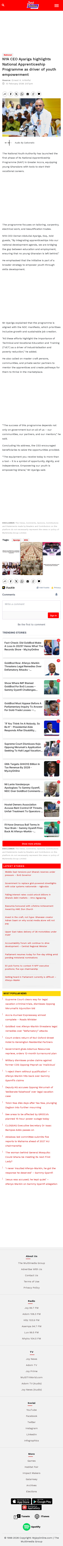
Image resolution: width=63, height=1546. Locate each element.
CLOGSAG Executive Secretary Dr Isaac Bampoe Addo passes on (28, 1127)
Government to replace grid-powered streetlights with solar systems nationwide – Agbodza (30, 886)
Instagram (32, 1428)
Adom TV (31, 1365)
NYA (26, 540)
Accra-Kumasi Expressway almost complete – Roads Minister (25, 1017)
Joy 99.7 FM (32, 1307)
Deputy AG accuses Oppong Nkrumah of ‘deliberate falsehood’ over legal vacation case (29, 1092)
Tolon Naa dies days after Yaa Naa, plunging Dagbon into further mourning (31, 1105)
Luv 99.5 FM (31, 1332)
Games (32, 1460)
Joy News (31, 1358)
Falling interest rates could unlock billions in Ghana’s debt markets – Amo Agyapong (28, 897)
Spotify (35, 1526)
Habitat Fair (31, 1466)
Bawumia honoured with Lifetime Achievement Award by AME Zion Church (29, 909)
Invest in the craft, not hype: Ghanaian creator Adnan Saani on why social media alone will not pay (30, 922)
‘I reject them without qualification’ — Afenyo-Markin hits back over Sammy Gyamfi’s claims (27, 1076)
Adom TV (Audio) (32, 1383)
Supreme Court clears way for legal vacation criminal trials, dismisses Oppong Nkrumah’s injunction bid (30, 1004)
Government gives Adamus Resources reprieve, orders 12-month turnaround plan (31, 1051)
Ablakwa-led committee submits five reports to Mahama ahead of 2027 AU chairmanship (27, 1141)
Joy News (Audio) (31, 1389)
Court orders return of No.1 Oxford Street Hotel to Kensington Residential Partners (29, 1040)
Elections (31, 1491)
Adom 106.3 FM (31, 1314)
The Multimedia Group (31, 1263)
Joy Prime (31, 1371)
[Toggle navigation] (57, 6)
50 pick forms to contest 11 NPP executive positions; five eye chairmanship (27, 969)
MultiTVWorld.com (31, 1377)
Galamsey (31, 1479)
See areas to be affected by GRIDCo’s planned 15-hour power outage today (27, 1116)
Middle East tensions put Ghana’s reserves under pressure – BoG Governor (30, 875)
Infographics (31, 1440)
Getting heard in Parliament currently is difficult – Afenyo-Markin (30, 980)
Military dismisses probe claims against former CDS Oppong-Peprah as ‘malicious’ (30, 1062)
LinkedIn (31, 1434)
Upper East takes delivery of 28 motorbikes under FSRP (31, 934)
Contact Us (31, 1275)
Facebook (31, 1416)
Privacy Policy (32, 1287)
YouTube (31, 1409)
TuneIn (25, 1516)
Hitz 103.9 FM (31, 1320)
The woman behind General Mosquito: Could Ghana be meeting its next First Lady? (27, 1157)
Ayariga (16, 540)
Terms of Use (31, 1281)
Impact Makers (31, 1473)
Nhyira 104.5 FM (31, 1338)
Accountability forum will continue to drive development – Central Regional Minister (27, 946)
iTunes (44, 1516)
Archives (31, 1485)
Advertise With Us (31, 1269)
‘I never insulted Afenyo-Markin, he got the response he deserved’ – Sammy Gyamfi (30, 1170)
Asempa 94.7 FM (31, 1326)
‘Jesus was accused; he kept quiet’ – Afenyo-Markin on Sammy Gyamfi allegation (31, 1181)
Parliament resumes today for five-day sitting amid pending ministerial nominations (31, 957)
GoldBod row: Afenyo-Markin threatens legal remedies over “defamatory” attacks (31, 1028)
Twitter (31, 1422)
